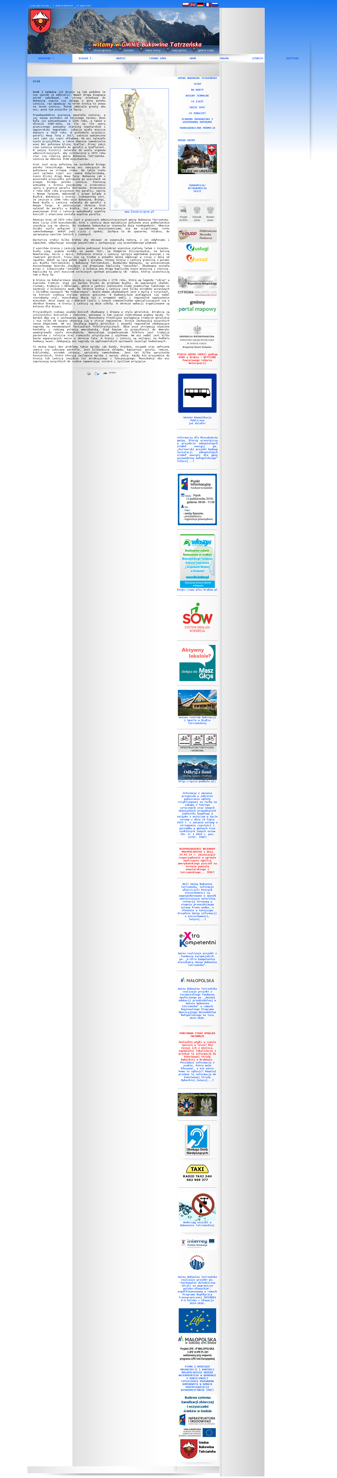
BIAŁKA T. (86, 58)
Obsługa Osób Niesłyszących (197, 1151)
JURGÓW (224, 58)
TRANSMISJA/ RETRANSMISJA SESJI (197, 188)
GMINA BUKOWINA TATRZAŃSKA (197, 78)
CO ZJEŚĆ (197, 101)
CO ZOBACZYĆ (197, 113)
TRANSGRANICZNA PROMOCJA (197, 127)
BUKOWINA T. (46, 58)
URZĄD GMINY (186, 140)
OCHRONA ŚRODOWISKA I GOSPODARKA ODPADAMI (197, 120)
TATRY (197, 83)
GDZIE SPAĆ (197, 107)
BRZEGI (121, 58)
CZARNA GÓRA (157, 58)
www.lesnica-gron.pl (139, 211)
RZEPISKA (292, 58)
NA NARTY (197, 89)
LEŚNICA (257, 58)
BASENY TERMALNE (197, 95)
